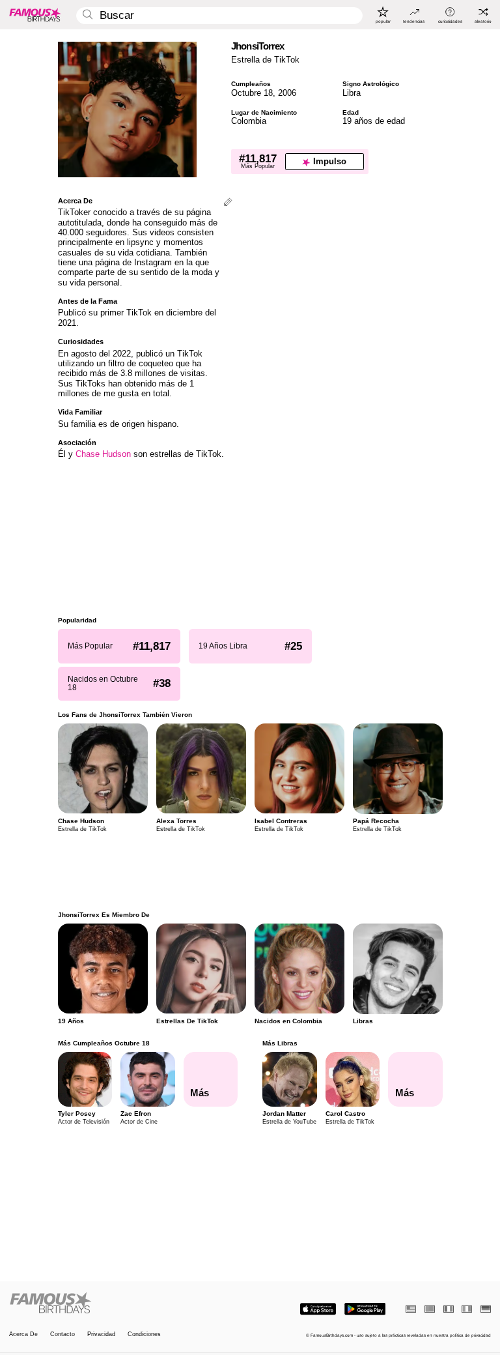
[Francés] (448, 1309)
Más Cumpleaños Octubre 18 (104, 1043)
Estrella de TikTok (265, 60)
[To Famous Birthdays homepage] (35, 14)
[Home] (127, 1303)
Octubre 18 (252, 93)
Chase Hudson (103, 454)
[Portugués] (429, 1309)
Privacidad (101, 1334)
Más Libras (280, 1043)
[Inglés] (411, 1309)
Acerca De (23, 1334)
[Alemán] (485, 1309)
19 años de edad (373, 121)
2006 (287, 93)
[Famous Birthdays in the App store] (318, 1309)
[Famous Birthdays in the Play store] (364, 1309)
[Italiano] (467, 1309)
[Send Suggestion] (228, 203)
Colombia (248, 121)
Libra (351, 93)
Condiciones (144, 1334)
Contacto (62, 1334)
